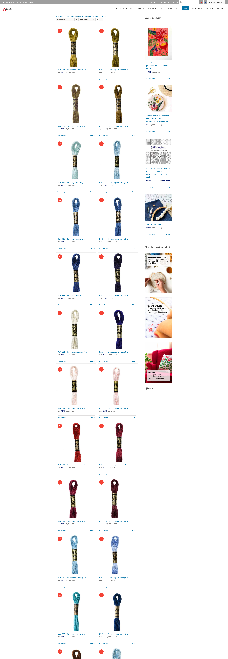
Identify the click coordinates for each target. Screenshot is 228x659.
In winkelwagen (62, 79)
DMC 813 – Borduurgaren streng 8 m (72, 577)
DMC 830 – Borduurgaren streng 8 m (72, 126)
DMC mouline (83, 16)
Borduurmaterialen (70, 16)
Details (93, 79)
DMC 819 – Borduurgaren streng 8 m (72, 408)
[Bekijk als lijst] (101, 19)
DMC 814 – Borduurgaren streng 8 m (113, 521)
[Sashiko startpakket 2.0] (158, 207)
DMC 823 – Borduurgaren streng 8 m (113, 295)
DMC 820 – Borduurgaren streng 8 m (113, 352)
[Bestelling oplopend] (76, 19)
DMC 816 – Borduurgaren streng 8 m (113, 465)
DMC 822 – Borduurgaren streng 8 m (72, 352)
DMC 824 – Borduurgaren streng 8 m (72, 295)
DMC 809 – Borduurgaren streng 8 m (113, 577)
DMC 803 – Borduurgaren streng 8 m (113, 634)
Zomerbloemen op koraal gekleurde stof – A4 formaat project (157, 66)
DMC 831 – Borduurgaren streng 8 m (113, 69)
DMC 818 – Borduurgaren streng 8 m (113, 408)
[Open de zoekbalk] (222, 8)
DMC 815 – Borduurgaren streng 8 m (72, 521)
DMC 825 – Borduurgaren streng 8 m (113, 239)
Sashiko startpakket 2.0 (155, 224)
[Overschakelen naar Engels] (201, 2)
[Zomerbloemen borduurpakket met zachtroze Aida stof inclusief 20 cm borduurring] (158, 98)
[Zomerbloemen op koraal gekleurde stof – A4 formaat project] (158, 41)
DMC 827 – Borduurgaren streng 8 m (113, 182)
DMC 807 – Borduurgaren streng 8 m (72, 634)
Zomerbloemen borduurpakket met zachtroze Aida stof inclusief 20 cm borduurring (158, 118)
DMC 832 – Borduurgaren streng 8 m (72, 69)
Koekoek (59, 16)
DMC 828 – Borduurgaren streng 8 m (72, 182)
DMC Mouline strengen (97, 16)
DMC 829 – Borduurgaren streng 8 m (113, 126)
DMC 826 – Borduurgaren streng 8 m (72, 239)
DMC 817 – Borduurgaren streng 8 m (72, 465)
